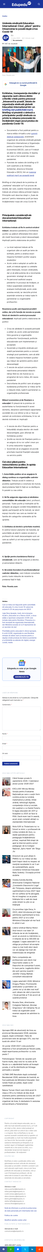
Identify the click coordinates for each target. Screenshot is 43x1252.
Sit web (5, 753)
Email (4, 744)
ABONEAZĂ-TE (22, 677)
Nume (5, 734)
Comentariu (7, 705)
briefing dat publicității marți (17, 109)
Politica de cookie (11, 1215)
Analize (4, 16)
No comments (17, 40)
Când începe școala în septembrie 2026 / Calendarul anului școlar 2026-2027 (25, 781)
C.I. (12, 35)
